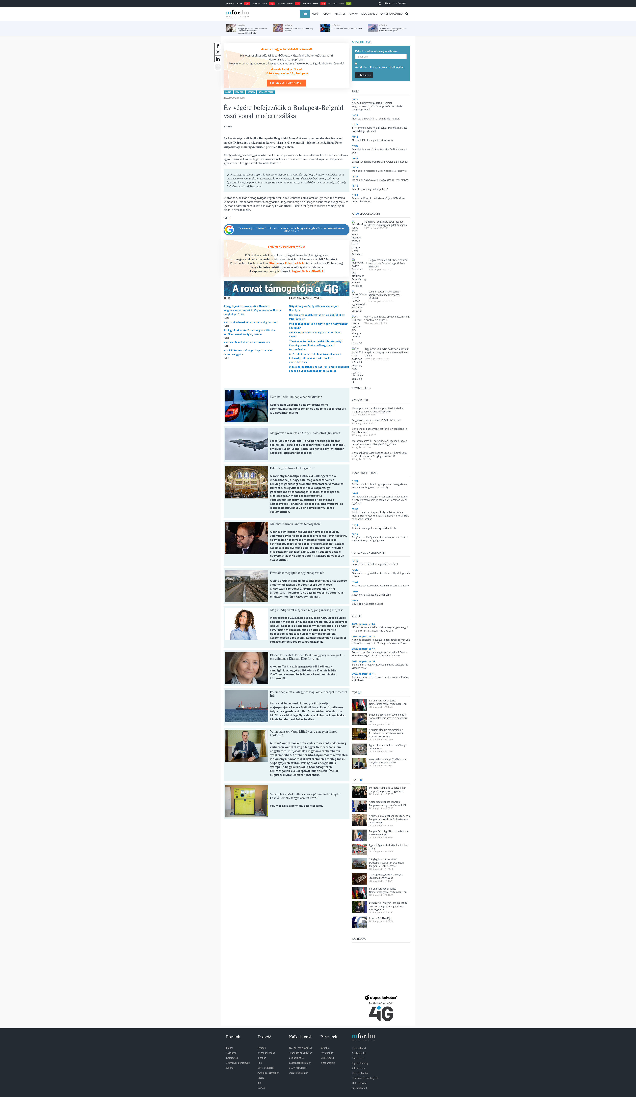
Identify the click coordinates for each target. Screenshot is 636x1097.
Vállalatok (231, 1052)
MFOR (237, 14)
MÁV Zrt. (239, 92)
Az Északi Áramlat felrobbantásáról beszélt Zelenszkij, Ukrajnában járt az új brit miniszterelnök (315, 358)
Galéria (230, 1067)
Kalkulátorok (369, 13)
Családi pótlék (296, 1057)
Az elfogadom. (380, 67)
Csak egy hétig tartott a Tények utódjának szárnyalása (386, 876)
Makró (228, 92)
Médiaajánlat (359, 1053)
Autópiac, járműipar (268, 1072)
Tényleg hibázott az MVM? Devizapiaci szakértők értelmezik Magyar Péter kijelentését (386, 862)
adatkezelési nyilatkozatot (375, 67)
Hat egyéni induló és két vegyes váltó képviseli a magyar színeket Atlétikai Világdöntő (377, 410)
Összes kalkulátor (298, 1072)
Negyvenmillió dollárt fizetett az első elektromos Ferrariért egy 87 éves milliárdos (388, 263)
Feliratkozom (364, 75)
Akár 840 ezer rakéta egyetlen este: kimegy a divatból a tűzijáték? (387, 318)
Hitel (260, 1062)
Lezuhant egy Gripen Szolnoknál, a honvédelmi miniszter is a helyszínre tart (388, 718)
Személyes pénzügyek (238, 1062)
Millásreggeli (327, 1057)
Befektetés (232, 1057)
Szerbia (251, 92)
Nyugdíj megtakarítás (300, 1047)
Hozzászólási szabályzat (365, 1078)
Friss (305, 13)
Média (261, 1077)
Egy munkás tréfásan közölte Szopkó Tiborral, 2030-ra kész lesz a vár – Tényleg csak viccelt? (380, 454)
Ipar (260, 1082)
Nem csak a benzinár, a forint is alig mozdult (251, 322)
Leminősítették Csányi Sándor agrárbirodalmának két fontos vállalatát (384, 295)
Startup (261, 1087)
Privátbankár (327, 1052)
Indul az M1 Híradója (380, 918)
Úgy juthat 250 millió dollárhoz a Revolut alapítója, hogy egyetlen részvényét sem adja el (387, 352)
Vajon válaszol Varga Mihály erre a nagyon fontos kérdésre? (387, 761)
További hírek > (361, 388)
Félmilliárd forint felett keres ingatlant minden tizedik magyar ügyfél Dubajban (385, 223)
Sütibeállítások (359, 1088)
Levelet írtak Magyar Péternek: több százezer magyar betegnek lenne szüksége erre (388, 906)
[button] (380, 3)
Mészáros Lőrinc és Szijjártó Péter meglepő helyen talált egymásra (387, 789)
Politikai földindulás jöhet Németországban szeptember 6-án (388, 702)
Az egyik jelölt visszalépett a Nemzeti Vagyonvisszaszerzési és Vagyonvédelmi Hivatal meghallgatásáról (253, 310)
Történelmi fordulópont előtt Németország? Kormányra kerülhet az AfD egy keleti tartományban (316, 345)
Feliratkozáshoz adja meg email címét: (376, 51)
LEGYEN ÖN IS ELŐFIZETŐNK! (286, 247)
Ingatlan (262, 1057)
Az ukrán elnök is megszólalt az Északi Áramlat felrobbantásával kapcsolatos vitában (386, 733)
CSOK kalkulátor (297, 1067)
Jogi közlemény (360, 1063)
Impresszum (358, 1058)
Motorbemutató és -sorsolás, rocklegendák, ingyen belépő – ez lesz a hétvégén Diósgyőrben (379, 442)
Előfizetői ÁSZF (360, 1083)
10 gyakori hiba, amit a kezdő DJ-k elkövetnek (376, 420)
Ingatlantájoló (327, 1062)
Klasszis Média (360, 1073)
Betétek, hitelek (266, 1067)
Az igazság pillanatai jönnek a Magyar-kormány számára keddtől (387, 803)
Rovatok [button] (353, 13)
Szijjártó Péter (266, 92)
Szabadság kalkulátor (300, 1052)
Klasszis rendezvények (391, 13)
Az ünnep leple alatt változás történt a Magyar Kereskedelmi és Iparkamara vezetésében (389, 819)
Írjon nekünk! (359, 1048)
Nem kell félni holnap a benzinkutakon (247, 342)
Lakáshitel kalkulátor (300, 1062)
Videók (315, 13)
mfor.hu (324, 1047)
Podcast (327, 13)
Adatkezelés (358, 1068)
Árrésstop (340, 13)
